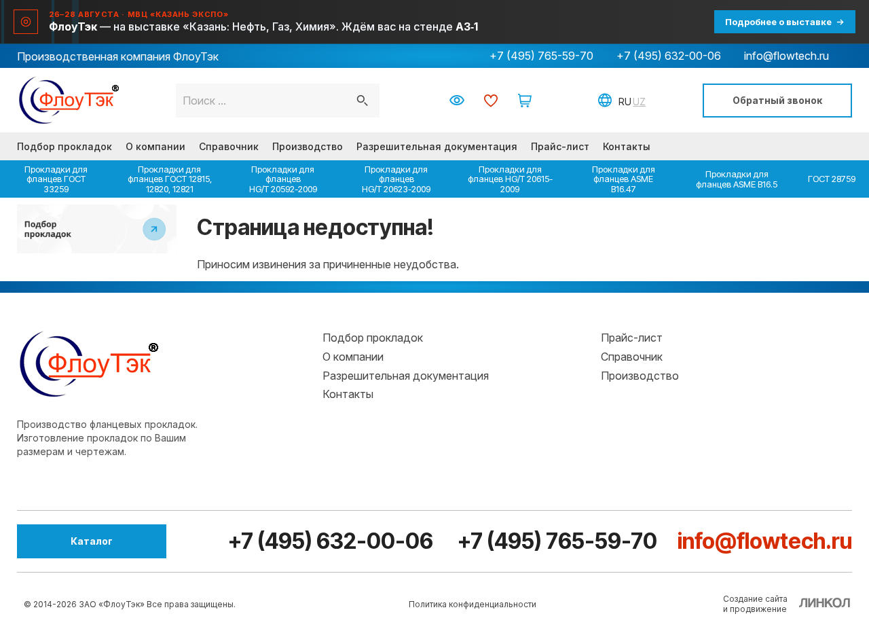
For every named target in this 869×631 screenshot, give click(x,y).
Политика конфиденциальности (472, 604)
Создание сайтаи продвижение (755, 604)
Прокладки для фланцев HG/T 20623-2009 (396, 179)
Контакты (626, 146)
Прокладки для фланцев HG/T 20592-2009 (283, 179)
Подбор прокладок (64, 146)
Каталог (92, 541)
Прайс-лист (560, 146)
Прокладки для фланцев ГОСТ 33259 (56, 179)
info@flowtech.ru (786, 55)
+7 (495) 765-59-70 (541, 55)
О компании (155, 146)
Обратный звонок (777, 100)
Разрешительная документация (436, 146)
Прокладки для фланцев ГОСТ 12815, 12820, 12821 (170, 179)
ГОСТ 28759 (831, 178)
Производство (307, 146)
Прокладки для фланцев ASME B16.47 (623, 179)
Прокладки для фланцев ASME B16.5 (736, 178)
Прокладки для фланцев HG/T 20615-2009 (510, 179)
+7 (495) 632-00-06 (668, 55)
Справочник (229, 146)
